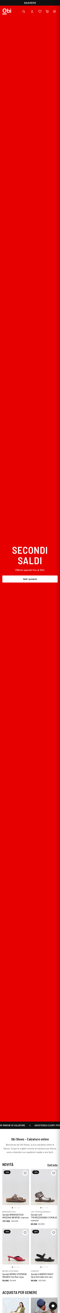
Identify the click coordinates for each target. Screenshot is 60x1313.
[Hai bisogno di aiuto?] (53, 1306)
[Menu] (54, 11)
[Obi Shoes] (6, 11)
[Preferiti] (40, 11)
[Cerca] (23, 11)
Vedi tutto (52, 1165)
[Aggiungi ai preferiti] (25, 1173)
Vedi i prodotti (30, 579)
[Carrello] (47, 11)
